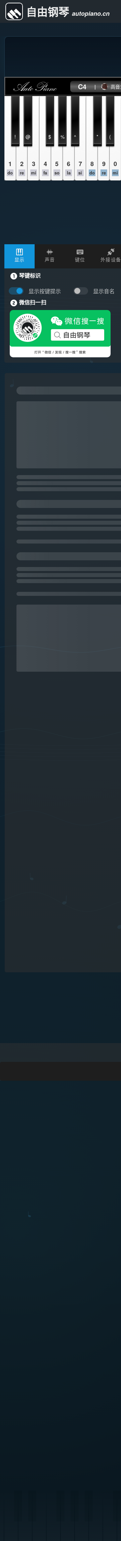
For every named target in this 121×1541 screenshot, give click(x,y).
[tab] (19, 256)
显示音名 (104, 291)
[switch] (82, 291)
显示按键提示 (45, 291)
